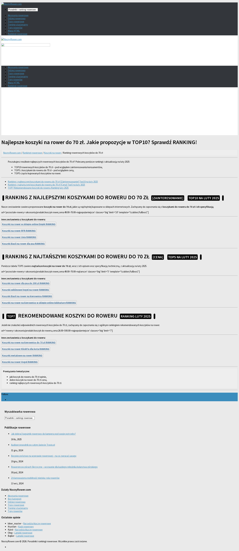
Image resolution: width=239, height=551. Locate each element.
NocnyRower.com (12, 152)
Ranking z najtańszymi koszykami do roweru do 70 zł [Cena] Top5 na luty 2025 (46, 184)
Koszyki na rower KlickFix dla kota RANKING (25, 348)
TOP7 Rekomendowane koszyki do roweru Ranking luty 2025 (38, 187)
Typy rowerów (15, 27)
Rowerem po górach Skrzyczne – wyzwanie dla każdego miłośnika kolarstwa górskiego (54, 466)
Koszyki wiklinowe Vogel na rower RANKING (25, 289)
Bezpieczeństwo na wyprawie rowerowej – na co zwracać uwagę (43, 455)
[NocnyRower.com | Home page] (11, 4)
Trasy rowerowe (16, 21)
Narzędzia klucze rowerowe (37, 523)
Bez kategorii (14, 498)
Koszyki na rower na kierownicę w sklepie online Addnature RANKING (39, 302)
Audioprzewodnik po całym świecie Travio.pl (33, 444)
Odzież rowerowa (16, 18)
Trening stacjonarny (18, 24)
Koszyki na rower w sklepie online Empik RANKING (28, 224)
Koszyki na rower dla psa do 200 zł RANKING (25, 283)
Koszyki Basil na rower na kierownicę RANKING (27, 296)
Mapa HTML (14, 30)
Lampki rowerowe (23, 532)
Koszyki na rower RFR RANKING (19, 230)
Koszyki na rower (52, 152)
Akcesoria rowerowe (18, 15)
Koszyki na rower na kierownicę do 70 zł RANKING (28, 342)
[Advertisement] (119, 112)
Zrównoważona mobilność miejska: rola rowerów (35, 477)
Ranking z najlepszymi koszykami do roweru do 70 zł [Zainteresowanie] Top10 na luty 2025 (53, 181)
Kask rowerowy (26, 526)
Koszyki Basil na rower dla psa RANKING (23, 243)
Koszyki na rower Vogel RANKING (20, 361)
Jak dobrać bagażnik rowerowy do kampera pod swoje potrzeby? (43, 433)
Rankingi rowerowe (17, 33)
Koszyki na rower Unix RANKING (19, 237)
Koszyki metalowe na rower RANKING (22, 355)
